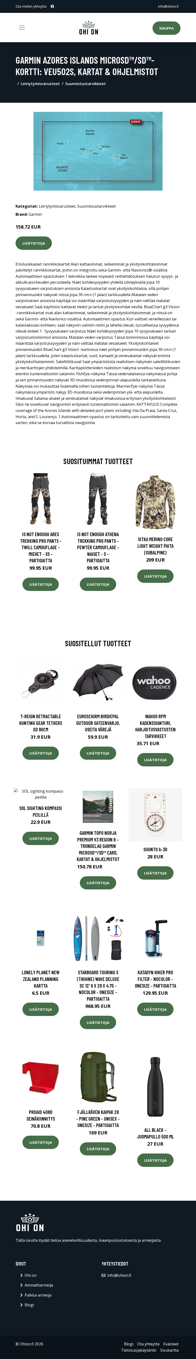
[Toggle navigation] (22, 27)
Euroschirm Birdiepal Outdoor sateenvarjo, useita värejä (98, 722)
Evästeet (171, 1344)
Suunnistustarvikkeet (85, 83)
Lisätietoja (33, 243)
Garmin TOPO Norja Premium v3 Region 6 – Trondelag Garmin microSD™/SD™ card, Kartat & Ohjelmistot (98, 846)
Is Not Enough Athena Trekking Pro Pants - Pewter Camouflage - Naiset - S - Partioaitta (98, 547)
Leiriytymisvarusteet (40, 83)
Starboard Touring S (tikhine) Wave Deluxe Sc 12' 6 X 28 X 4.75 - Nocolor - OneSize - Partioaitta (98, 985)
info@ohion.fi (168, 6)
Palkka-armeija (38, 1295)
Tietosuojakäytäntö (138, 1350)
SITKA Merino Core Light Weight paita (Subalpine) (155, 545)
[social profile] (52, 6)
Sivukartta (169, 1350)
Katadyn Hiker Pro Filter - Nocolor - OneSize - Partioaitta (155, 978)
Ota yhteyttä (148, 1344)
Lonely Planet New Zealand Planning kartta (41, 978)
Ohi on (31, 1275)
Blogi (29, 1305)
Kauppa (166, 28)
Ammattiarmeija (39, 1285)
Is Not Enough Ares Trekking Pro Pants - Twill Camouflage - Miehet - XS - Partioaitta (40, 547)
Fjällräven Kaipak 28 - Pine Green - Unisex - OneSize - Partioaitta (98, 1118)
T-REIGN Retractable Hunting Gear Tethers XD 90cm (40, 722)
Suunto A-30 (155, 849)
